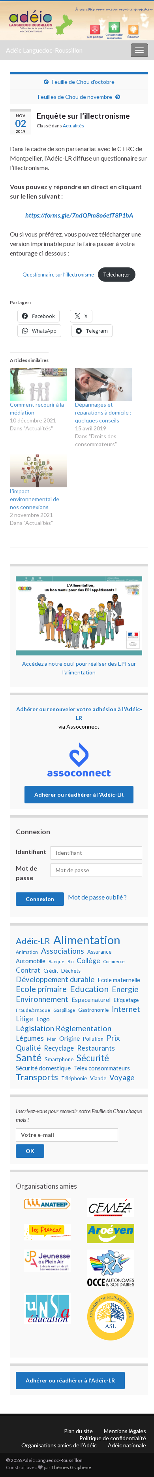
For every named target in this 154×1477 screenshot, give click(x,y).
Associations (62, 951)
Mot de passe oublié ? (97, 897)
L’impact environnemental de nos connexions (34, 499)
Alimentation (86, 939)
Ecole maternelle (119, 980)
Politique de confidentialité (112, 1438)
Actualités (73, 126)
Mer (51, 1039)
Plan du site (78, 1431)
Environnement (42, 998)
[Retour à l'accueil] (77, 20)
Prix (113, 1038)
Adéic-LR (33, 941)
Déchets (71, 971)
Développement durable (55, 979)
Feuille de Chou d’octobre (83, 81)
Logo (43, 1019)
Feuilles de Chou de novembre (75, 96)
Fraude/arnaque (33, 1010)
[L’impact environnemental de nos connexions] (38, 470)
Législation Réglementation (63, 1028)
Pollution (93, 1039)
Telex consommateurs (102, 1068)
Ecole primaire (41, 989)
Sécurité (93, 1058)
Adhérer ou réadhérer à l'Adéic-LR (79, 794)
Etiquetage (126, 1000)
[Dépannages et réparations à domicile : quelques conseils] (103, 384)
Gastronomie (93, 1010)
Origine (69, 1038)
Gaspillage (64, 1010)
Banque (56, 961)
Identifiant (31, 851)
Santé (28, 1057)
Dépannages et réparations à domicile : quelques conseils (103, 412)
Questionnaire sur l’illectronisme (58, 274)
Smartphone (59, 1059)
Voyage (121, 1077)
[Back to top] (136, 1430)
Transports (37, 1077)
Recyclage (59, 1048)
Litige (24, 1019)
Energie (125, 989)
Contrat (28, 970)
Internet (126, 1008)
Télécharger (116, 274)
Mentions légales (125, 1431)
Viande (98, 1078)
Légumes (30, 1038)
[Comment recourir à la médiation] (38, 384)
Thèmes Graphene (71, 1467)
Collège (88, 960)
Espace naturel (91, 999)
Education (89, 989)
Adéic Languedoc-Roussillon (44, 50)
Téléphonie (74, 1078)
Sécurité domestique (43, 1068)
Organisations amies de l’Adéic (59, 1445)
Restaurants (96, 1048)
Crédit (50, 971)
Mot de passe (26, 872)
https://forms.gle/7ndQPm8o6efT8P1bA (79, 215)
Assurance (99, 952)
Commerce (114, 961)
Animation (27, 952)
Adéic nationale (127, 1445)
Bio (70, 961)
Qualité (28, 1047)
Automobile (30, 961)
